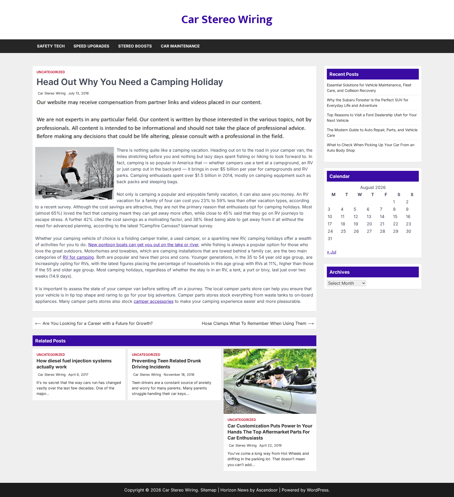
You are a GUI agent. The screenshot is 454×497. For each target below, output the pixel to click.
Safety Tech (51, 46)
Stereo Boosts (135, 46)
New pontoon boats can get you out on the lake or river (143, 244)
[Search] (417, 46)
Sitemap (208, 490)
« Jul (331, 252)
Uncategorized (51, 72)
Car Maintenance (180, 46)
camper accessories (153, 301)
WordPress (317, 490)
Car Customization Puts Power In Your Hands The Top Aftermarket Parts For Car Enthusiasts (270, 432)
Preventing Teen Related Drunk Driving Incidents (166, 363)
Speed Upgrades (91, 46)
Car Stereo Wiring (227, 19)
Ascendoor (267, 490)
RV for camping (78, 257)
